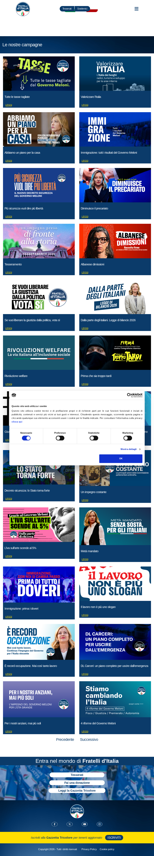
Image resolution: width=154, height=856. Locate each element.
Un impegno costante (93, 492)
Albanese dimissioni (92, 264)
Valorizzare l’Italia (91, 96)
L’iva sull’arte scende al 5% (20, 548)
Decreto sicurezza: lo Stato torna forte (27, 490)
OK (120, 458)
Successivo (89, 739)
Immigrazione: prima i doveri (21, 608)
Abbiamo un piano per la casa (22, 152)
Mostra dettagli (129, 449)
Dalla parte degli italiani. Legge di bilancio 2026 (108, 320)
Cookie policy (107, 849)
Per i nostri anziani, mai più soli (23, 723)
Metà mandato (89, 551)
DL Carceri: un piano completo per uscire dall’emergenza (114, 666)
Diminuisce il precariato (94, 208)
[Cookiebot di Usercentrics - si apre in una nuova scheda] (129, 395)
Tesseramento (13, 264)
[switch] (60, 438)
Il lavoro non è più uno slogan (98, 607)
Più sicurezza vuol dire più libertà (24, 208)
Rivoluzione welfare (16, 376)
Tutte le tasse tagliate (17, 96)
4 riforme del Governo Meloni (98, 723)
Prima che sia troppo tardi (96, 376)
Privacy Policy (89, 849)
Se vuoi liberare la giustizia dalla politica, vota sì (32, 320)
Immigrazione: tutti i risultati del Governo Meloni (109, 152)
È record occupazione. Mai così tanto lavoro (31, 666)
